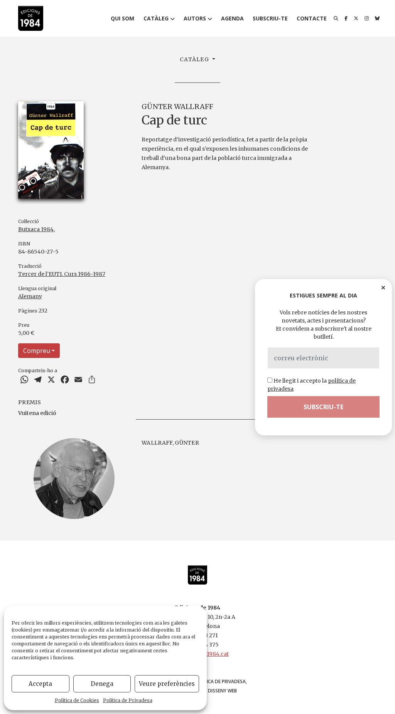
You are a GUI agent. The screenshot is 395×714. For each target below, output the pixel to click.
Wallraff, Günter (170, 442)
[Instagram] (367, 18)
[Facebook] (346, 18)
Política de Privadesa (127, 700)
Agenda (232, 18)
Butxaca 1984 (36, 229)
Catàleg (156, 18)
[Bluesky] (377, 18)
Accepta (40, 683)
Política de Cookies (77, 700)
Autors (195, 18)
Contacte (312, 18)
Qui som (122, 18)
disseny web (222, 690)
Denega (102, 683)
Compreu (36, 350)
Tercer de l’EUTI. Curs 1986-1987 (61, 273)
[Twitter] (356, 18)
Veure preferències (167, 683)
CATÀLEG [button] (195, 59)
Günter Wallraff (178, 106)
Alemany (30, 296)
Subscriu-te (270, 18)
